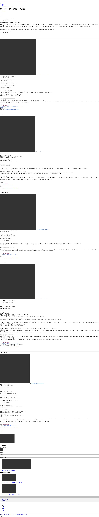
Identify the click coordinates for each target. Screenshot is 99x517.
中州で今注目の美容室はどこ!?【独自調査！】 (9, 470)
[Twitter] (3, 506)
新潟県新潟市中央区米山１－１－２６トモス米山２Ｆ (10, 343)
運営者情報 (3, 500)
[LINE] (3, 509)
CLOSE (2, 3)
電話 (2, 512)
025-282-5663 (6, 105)
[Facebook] (3, 505)
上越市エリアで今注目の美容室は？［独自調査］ (12, 482)
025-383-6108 (6, 183)
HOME (3, 4)
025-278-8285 (6, 424)
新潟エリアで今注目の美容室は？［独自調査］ (11, 494)
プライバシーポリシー (5, 499)
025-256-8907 (6, 342)
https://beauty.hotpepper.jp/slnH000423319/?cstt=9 (9, 334)
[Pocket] (3, 508)
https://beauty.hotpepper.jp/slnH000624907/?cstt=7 (9, 247)
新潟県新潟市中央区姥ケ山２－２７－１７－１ (9, 425)
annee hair (4, 19)
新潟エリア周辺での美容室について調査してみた (8, 18)
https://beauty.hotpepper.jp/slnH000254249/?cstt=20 (37, 383)
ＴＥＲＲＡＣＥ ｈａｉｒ (6, 20)
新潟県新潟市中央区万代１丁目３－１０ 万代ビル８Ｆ (10, 254)
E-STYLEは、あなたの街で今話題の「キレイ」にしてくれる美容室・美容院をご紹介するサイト (13, 514)
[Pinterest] (3, 510)
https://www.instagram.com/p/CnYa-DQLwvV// (43, 229)
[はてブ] (3, 507)
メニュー (3, 511)
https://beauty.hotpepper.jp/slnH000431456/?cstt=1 (9, 98)
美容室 (2, 5)
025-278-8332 (6, 253)
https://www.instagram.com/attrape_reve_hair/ (43, 74)
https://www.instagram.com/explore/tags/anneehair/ (43, 151)
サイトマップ (3, 498)
